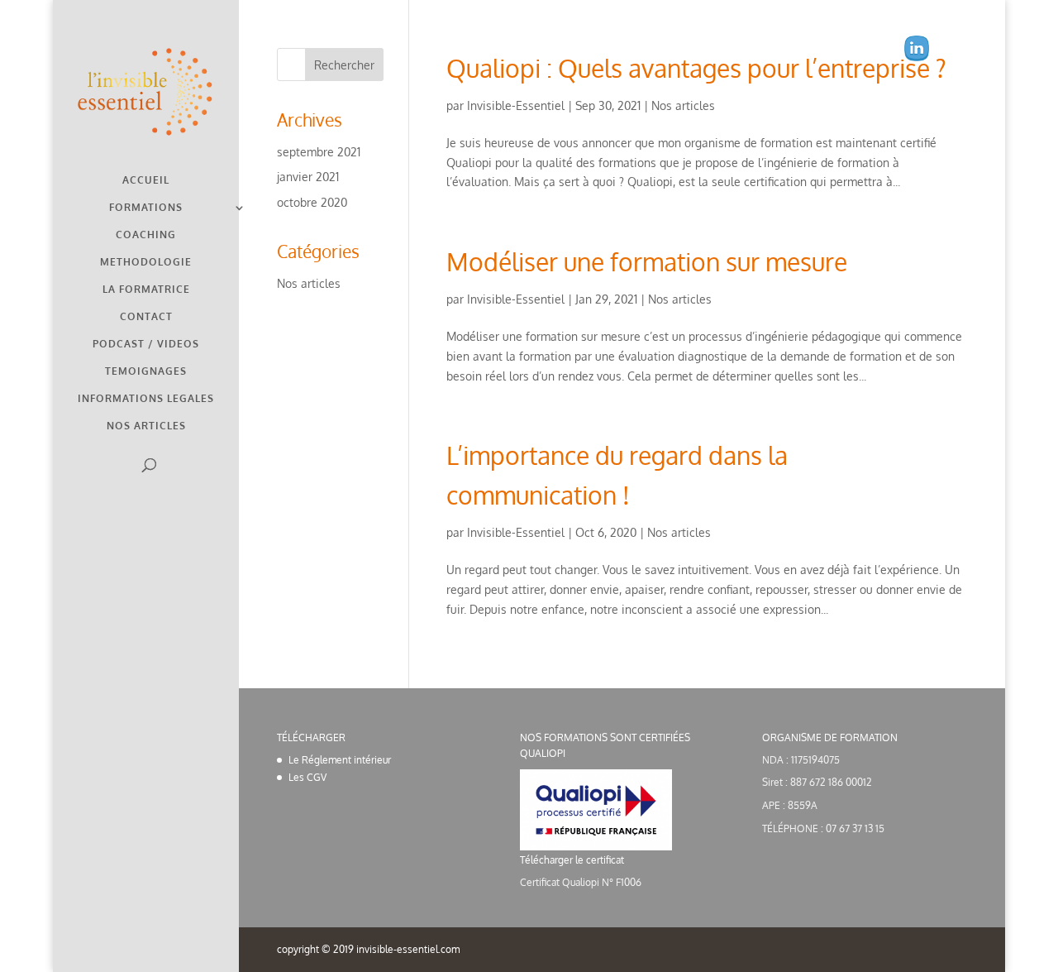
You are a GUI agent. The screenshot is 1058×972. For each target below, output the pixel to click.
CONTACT (146, 317)
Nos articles (683, 105)
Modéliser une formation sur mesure (646, 261)
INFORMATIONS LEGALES (146, 399)
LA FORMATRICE (146, 289)
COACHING (146, 235)
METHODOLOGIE (146, 262)
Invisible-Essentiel (516, 105)
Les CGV (307, 777)
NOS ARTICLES (146, 426)
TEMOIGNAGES (146, 371)
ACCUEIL (145, 180)
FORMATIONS (146, 207)
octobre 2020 (312, 202)
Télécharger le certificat (572, 860)
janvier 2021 (308, 177)
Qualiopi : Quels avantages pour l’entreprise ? (696, 68)
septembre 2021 (318, 152)
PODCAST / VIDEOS (146, 344)
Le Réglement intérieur (339, 760)
